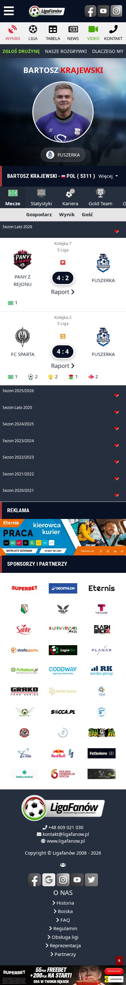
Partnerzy (64, 954)
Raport (61, 292)
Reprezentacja (64, 945)
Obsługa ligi (64, 937)
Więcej (106, 176)
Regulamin (64, 928)
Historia (64, 902)
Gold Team (100, 203)
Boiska (65, 911)
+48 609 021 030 (65, 827)
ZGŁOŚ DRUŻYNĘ (21, 51)
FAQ (64, 920)
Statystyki (41, 203)
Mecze (12, 203)
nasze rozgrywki (66, 51)
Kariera (70, 203)
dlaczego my (107, 51)
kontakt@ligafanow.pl (66, 834)
